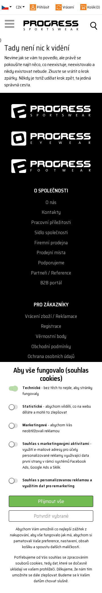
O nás (51, 202)
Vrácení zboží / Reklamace (51, 316)
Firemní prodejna (51, 243)
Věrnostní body (51, 336)
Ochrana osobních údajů (51, 356)
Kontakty (51, 212)
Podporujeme (51, 263)
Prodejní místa (51, 252)
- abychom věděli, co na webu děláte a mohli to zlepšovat (56, 409)
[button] (10, 26)
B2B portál (51, 283)
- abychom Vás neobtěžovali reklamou (47, 428)
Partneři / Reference (51, 273)
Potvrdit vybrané (51, 516)
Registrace (51, 326)
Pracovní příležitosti (51, 222)
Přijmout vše (51, 501)
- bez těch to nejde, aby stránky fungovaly (57, 391)
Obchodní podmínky (51, 346)
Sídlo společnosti (51, 232)
